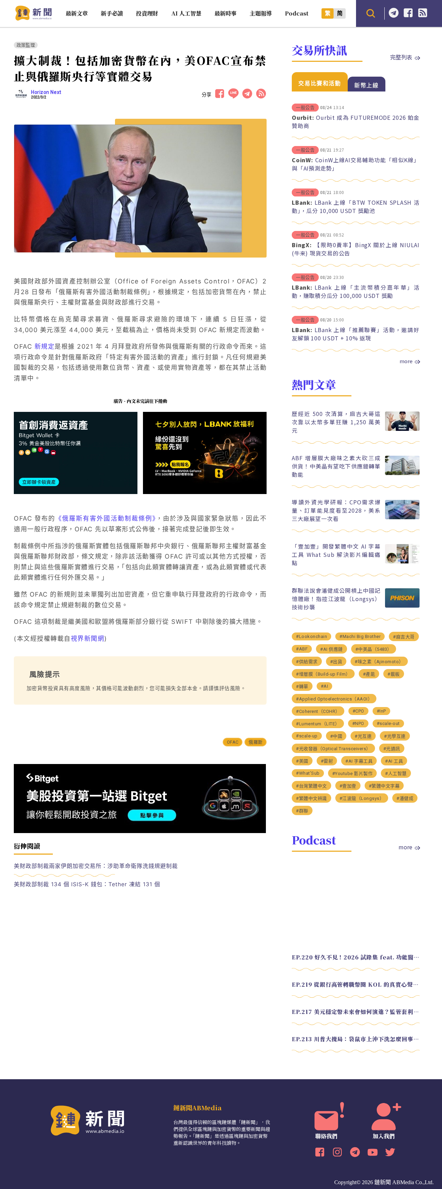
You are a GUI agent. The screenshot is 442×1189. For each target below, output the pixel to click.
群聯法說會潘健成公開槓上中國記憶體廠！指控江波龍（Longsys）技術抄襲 (336, 598)
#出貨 (336, 661)
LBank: (302, 202)
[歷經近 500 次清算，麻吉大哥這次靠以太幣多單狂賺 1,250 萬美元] (402, 429)
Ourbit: (303, 117)
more (406, 361)
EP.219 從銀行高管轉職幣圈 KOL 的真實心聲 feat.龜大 (356, 984)
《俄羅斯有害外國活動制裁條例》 (105, 518)
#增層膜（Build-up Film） (323, 674)
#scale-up (307, 735)
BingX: (302, 245)
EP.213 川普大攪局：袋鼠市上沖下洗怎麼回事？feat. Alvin (356, 1039)
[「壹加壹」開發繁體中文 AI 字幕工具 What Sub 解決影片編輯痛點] (402, 561)
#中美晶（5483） (373, 649)
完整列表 (401, 57)
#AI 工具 (394, 761)
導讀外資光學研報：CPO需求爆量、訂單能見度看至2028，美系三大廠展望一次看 (336, 510)
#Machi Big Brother (360, 636)
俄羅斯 (255, 742)
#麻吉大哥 (404, 636)
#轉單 (302, 686)
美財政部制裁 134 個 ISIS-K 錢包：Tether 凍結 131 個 (87, 884)
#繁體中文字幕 (384, 786)
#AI (324, 686)
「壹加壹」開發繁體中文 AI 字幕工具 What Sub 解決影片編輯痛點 (336, 554)
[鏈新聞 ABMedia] (33, 18)
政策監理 (26, 45)
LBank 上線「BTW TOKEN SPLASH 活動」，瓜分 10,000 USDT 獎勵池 (356, 206)
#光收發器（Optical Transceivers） (333, 748)
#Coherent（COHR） (318, 711)
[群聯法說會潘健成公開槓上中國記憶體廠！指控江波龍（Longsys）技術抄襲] (402, 606)
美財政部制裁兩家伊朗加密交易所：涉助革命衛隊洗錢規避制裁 (96, 865)
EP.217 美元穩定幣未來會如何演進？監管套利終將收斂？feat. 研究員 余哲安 (356, 1012)
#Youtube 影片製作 (352, 773)
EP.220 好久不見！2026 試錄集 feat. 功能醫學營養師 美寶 (356, 957)
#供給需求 (307, 661)
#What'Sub (308, 773)
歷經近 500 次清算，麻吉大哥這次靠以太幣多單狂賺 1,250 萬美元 (336, 421)
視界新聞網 (88, 638)
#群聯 (302, 810)
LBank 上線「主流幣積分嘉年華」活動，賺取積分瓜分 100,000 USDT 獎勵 (356, 291)
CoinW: (302, 160)
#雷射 (327, 761)
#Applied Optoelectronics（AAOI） (334, 699)
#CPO (358, 711)
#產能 (369, 674)
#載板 (393, 674)
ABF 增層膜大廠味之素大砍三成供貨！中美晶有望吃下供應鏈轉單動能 (336, 466)
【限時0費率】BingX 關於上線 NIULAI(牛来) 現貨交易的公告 (356, 249)
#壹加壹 (347, 786)
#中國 (336, 736)
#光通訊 (391, 748)
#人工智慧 (396, 773)
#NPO (358, 723)
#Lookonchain (311, 636)
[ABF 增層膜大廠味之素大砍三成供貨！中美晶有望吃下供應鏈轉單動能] (402, 473)
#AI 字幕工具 (359, 761)
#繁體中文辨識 (311, 798)
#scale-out (388, 723)
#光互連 (363, 736)
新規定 (45, 346)
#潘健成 (404, 798)
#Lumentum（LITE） (318, 723)
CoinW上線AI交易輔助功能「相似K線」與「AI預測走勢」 (356, 164)
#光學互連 (395, 736)
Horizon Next (46, 92)
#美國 (302, 761)
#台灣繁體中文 (311, 786)
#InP (381, 711)
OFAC (232, 742)
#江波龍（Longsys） (361, 798)
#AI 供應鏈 (331, 649)
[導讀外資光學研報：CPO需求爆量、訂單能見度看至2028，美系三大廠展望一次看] (402, 517)
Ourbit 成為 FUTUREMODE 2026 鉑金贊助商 (356, 121)
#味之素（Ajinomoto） (379, 661)
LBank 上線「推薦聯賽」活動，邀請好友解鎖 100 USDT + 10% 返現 (356, 334)
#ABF (302, 648)
